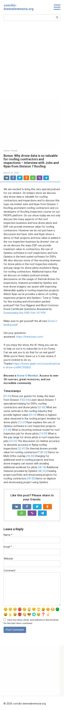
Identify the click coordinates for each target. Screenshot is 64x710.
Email (8, 546)
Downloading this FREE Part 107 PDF (25, 312)
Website (8, 558)
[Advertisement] (32, 64)
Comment (9, 570)
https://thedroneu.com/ (29, 336)
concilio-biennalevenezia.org (19, 7)
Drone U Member (27, 375)
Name (8, 534)
